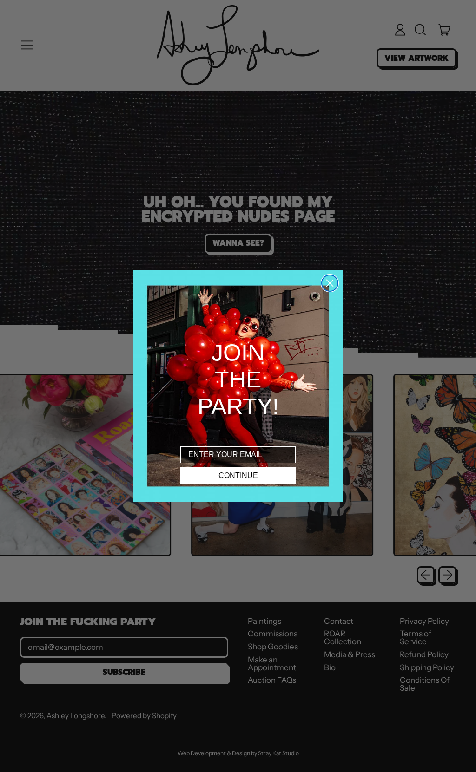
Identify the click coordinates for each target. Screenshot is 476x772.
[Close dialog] (330, 283)
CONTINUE (238, 475)
